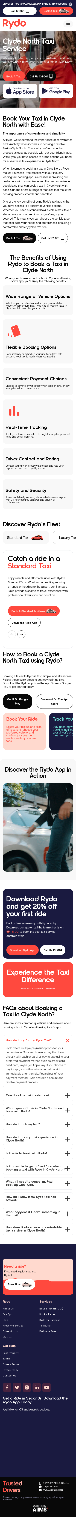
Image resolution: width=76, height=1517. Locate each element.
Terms (6, 1358)
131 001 (15, 931)
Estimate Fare (47, 1331)
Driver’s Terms (11, 1364)
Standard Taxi (18, 537)
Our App (8, 1314)
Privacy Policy (10, 1370)
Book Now (14, 1284)
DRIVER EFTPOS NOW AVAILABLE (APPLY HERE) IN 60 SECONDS (35, 3)
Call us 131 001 (50, 238)
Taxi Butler (45, 1325)
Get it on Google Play (17, 701)
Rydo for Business (49, 1320)
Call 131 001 (18, 10)
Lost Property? (11, 1352)
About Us (8, 1308)
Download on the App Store (54, 701)
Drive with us (10, 1331)
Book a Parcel (47, 1314)
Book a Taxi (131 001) (51, 1308)
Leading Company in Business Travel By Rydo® (33, 1497)
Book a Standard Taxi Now (28, 611)
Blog (5, 1320)
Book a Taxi (13, 238)
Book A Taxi (51, 10)
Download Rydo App (24, 622)
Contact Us (9, 1375)
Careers (7, 1337)
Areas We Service (13, 1325)
